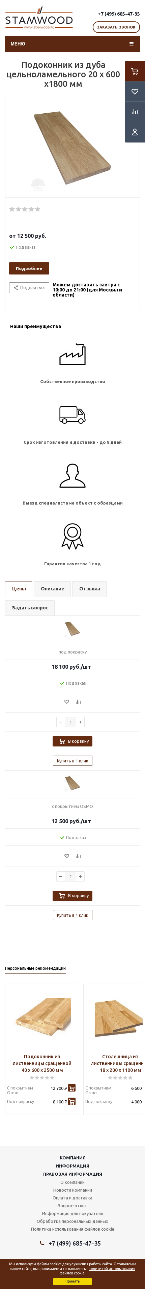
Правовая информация (72, 1174)
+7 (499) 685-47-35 (119, 14)
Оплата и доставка (72, 1197)
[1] (12, 209)
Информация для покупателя (72, 1213)
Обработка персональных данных (72, 1221)
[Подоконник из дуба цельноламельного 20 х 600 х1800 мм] (72, 149)
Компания (73, 1157)
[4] (31, 209)
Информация (72, 1165)
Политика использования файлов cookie (72, 1229)
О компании (72, 1182)
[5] (38, 209)
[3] (25, 209)
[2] (19, 209)
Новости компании (72, 1190)
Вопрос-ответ (72, 1205)
